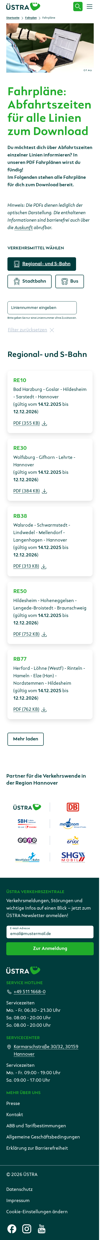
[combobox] (42, 307)
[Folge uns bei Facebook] (11, 1228)
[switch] (41, 264)
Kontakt (14, 1115)
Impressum (18, 1201)
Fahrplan (31, 18)
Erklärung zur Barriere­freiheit (37, 1148)
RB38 (20, 516)
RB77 (20, 659)
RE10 (19, 380)
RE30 (20, 448)
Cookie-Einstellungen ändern (37, 1212)
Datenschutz (19, 1189)
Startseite (13, 18)
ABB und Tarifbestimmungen (36, 1126)
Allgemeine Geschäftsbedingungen (43, 1137)
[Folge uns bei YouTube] (41, 1228)
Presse (13, 1103)
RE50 (20, 591)
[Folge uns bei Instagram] (26, 1228)
